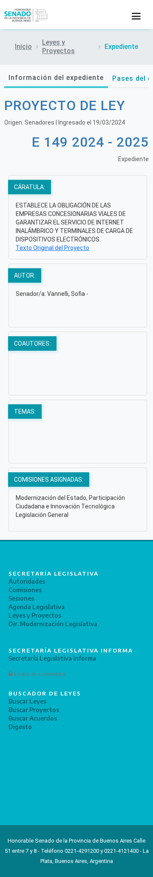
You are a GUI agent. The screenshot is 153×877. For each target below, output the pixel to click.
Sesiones (21, 598)
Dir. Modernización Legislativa (52, 623)
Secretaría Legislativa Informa (52, 658)
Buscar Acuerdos (32, 718)
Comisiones (25, 589)
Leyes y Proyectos (58, 46)
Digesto (20, 726)
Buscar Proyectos (33, 709)
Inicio (23, 47)
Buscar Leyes (27, 701)
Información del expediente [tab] (56, 78)
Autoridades (26, 581)
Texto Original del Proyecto (52, 247)
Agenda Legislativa (36, 606)
